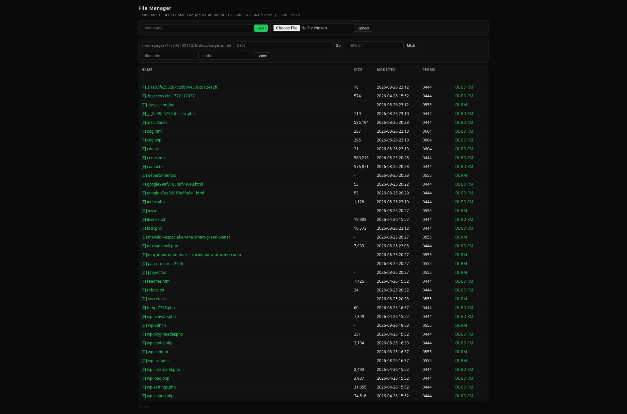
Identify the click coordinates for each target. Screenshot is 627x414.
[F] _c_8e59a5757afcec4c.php (168, 113)
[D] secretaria (154, 299)
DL (457, 87)
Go (338, 45)
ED (463, 87)
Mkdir (411, 45)
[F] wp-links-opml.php (160, 369)
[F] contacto (152, 166)
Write (263, 56)
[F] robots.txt (152, 290)
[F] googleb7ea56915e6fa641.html (172, 193)
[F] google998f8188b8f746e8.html (172, 184)
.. (142, 78)
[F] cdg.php (151, 140)
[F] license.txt (153, 219)
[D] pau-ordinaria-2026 (162, 263)
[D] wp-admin (153, 325)
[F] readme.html (155, 281)
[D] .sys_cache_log (157, 105)
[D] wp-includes (155, 360)
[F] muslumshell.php (159, 246)
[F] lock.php (151, 228)
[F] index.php (153, 202)
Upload (363, 28)
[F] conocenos (154, 157)
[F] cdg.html (152, 131)
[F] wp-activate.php (158, 316)
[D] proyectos (153, 272)
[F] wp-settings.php (158, 387)
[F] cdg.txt (150, 149)
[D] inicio (149, 210)
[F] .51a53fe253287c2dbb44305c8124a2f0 (179, 87)
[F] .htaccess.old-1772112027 (168, 96)
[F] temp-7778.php (158, 307)
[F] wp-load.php (155, 378)
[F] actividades (154, 122)
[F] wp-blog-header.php (162, 334)
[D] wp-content (154, 352)
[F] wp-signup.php (157, 396)
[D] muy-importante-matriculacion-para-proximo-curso (191, 254)
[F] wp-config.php (156, 343)
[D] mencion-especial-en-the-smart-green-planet (185, 237)
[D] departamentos (158, 175)
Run (261, 28)
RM (470, 87)
